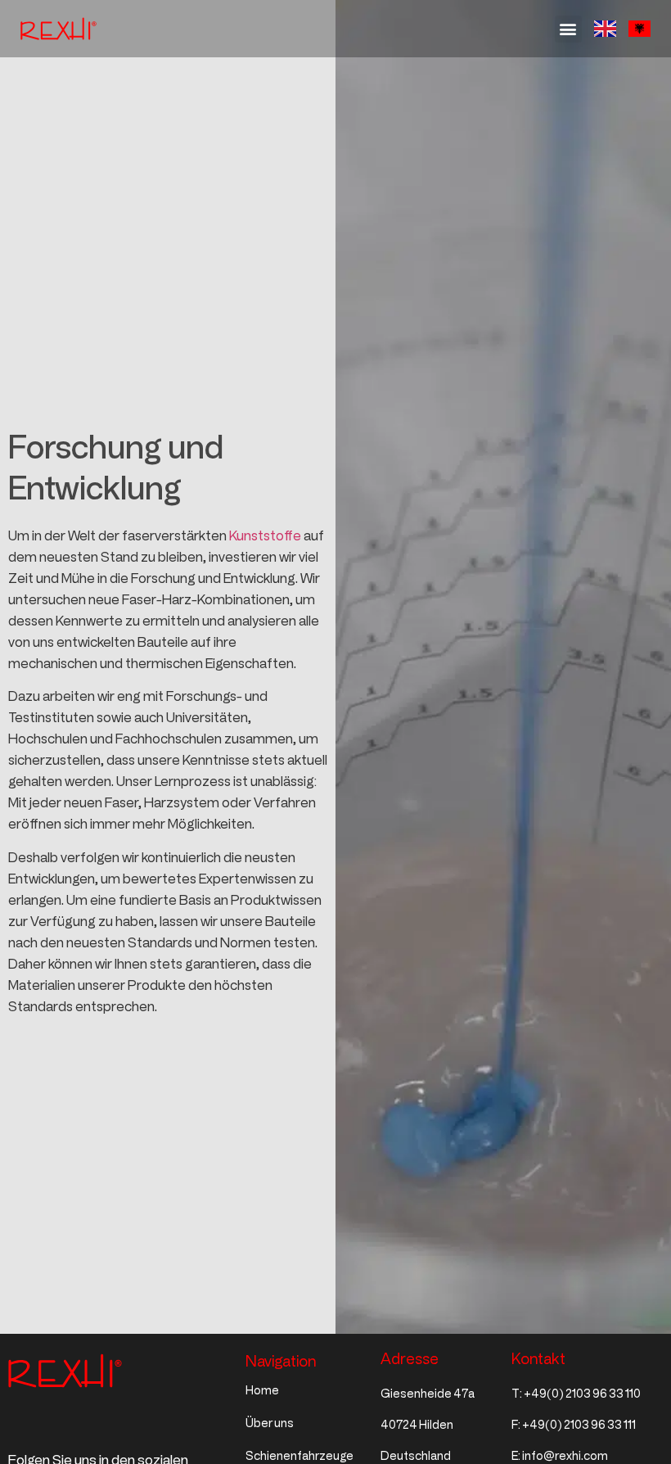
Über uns (269, 1423)
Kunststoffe (265, 536)
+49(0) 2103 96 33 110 (582, 1394)
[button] (568, 29)
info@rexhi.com (565, 1456)
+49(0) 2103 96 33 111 (579, 1425)
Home (262, 1391)
